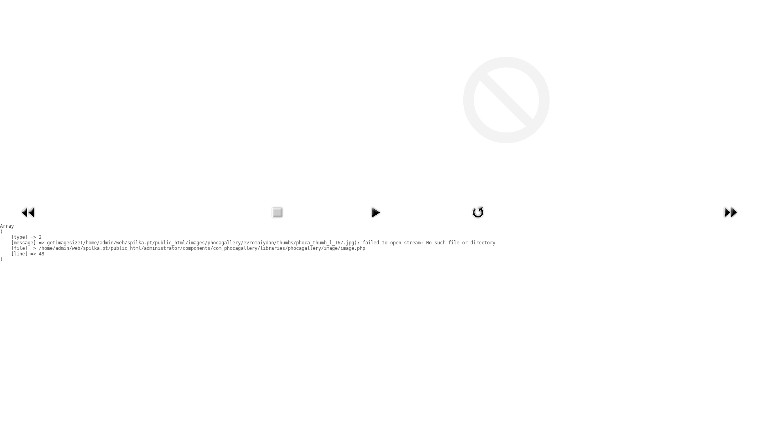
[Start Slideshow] (375, 220)
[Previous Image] (28, 220)
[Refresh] (478, 220)
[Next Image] (730, 220)
